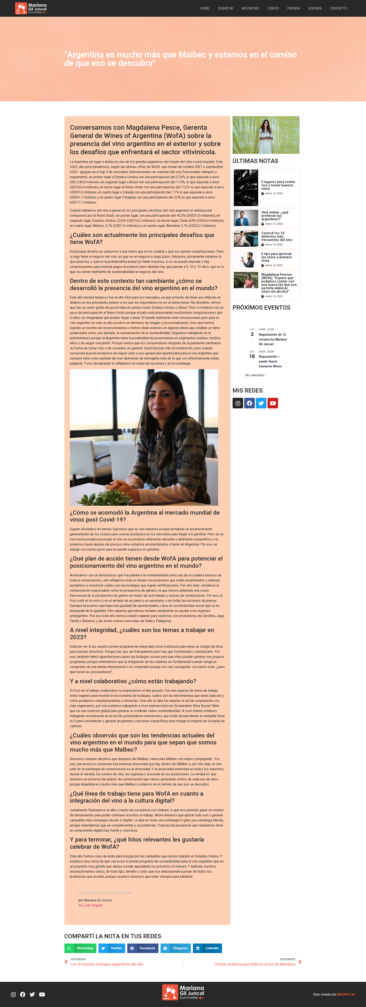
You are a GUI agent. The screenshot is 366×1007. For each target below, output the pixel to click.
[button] (80, 948)
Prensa (293, 8)
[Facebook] (249, 403)
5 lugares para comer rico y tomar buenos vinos (278, 185)
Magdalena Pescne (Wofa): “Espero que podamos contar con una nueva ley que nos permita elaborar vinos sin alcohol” (279, 283)
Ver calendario (255, 375)
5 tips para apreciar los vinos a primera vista (276, 257)
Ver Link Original (90, 905)
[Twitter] (261, 403)
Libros (273, 8)
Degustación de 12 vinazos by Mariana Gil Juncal (273, 339)
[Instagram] (238, 403)
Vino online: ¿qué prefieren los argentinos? (274, 215)
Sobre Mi (225, 8)
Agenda (315, 8)
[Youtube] (273, 403)
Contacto (338, 8)
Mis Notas (250, 8)
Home (204, 8)
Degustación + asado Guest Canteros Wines (270, 361)
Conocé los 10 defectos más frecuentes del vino (277, 236)
